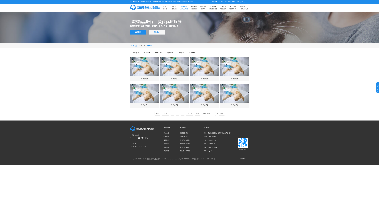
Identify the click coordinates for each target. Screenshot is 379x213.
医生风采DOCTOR (194, 8)
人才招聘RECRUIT (223, 8)
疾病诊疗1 (234, 105)
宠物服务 (157, 32)
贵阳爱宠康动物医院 (148, 7)
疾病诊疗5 (234, 78)
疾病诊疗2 (204, 105)
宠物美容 (170, 53)
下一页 (190, 113)
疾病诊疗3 (174, 105)
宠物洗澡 (181, 53)
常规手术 (147, 53)
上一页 (165, 113)
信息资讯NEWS (203, 8)
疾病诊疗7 (174, 78)
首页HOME (165, 8)
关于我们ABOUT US (232, 8)
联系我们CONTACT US (243, 8)
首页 (140, 46)
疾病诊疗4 (144, 105)
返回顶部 (243, 159)
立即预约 (138, 32)
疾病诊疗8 (144, 78)
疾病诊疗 (136, 53)
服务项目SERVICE (174, 8)
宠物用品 (192, 53)
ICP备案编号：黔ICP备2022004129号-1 (203, 159)
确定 (221, 113)
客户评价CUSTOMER (213, 8)
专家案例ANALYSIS (184, 8)
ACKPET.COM (185, 159)
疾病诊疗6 (204, 78)
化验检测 (158, 53)
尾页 (197, 113)
